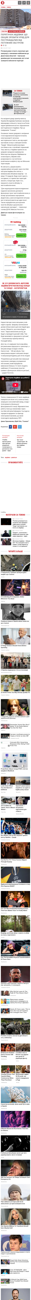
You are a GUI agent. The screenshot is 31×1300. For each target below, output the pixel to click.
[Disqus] (15, 489)
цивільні (14, 457)
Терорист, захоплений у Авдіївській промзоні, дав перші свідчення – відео (20, 534)
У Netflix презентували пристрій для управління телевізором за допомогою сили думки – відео (7, 445)
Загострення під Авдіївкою (16, 31)
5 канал (28, 28)
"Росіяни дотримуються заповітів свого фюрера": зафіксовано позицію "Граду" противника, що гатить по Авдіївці (20, 524)
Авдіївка (7, 457)
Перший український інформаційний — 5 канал (3, 3)
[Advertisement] (15, 248)
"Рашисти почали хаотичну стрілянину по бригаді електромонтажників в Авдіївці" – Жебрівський (20, 97)
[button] (3, 305)
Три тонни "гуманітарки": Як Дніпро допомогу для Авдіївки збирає (22, 443)
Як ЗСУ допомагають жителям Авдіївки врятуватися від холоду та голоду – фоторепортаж (20, 109)
